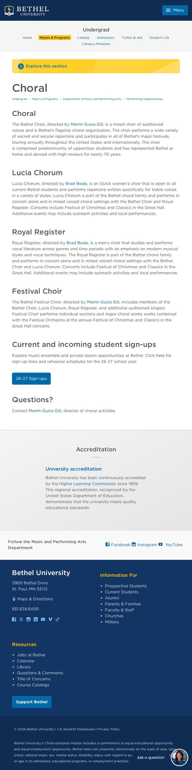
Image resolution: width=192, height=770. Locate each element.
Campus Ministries (96, 43)
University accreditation (74, 469)
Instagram (145, 544)
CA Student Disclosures (75, 729)
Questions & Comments (40, 673)
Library (24, 667)
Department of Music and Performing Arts (92, 99)
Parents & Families (123, 604)
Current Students (121, 592)
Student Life (159, 37)
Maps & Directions (35, 599)
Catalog (83, 37)
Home (27, 37)
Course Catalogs (33, 685)
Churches (114, 616)
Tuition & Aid (132, 37)
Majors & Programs (55, 37)
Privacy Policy (109, 729)
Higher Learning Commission (87, 483)
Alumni (112, 598)
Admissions (105, 37)
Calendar (25, 661)
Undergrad (19, 99)
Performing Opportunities (145, 99)
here (160, 355)
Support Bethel (32, 702)
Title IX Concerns (33, 679)
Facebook (119, 544)
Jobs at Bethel (31, 655)
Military (112, 622)
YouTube (172, 544)
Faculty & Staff (119, 610)
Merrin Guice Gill (87, 124)
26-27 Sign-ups (31, 378)
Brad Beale (76, 183)
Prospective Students (126, 586)
